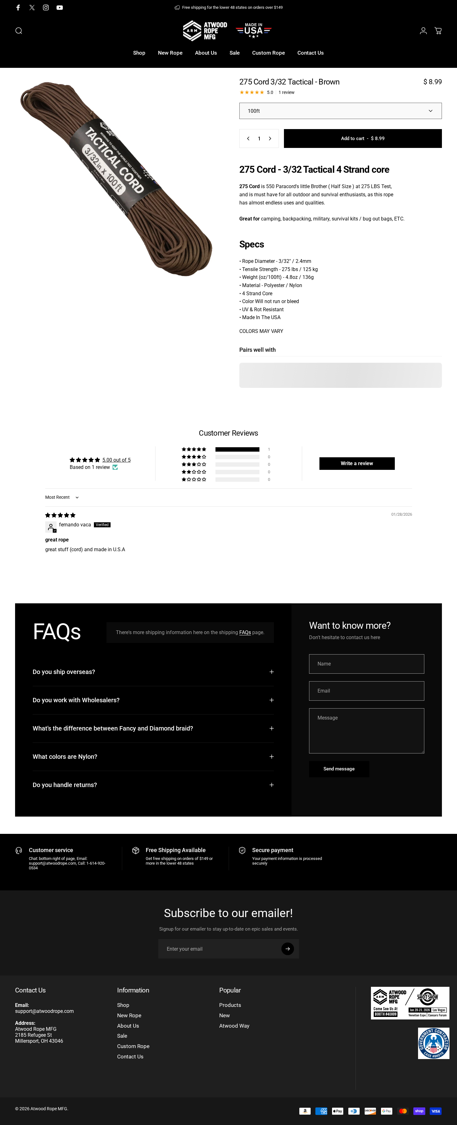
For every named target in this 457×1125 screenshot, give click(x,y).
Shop (123, 1005)
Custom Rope (133, 1046)
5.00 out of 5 (116, 460)
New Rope (129, 1016)
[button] (194, 449)
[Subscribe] (287, 949)
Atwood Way (234, 1026)
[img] (60, 515)
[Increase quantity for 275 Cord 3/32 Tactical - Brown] (271, 138)
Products (230, 1005)
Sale (122, 1036)
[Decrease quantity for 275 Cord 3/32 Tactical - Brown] (247, 138)
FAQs (245, 632)
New (224, 1016)
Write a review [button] (357, 463)
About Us (128, 1026)
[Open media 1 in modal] (116, 179)
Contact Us (130, 1057)
